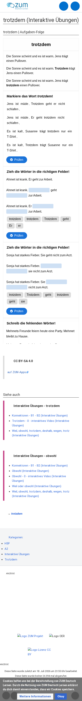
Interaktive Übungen (17, 554)
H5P (7, 543)
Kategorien (16, 537)
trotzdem (17, 513)
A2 (6, 549)
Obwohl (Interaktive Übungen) (30, 471)
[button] (35, 696)
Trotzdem (11, 559)
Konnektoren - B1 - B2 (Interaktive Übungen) (40, 415)
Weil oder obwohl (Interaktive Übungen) (36, 486)
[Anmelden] (63, 6)
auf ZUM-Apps (16, 372)
